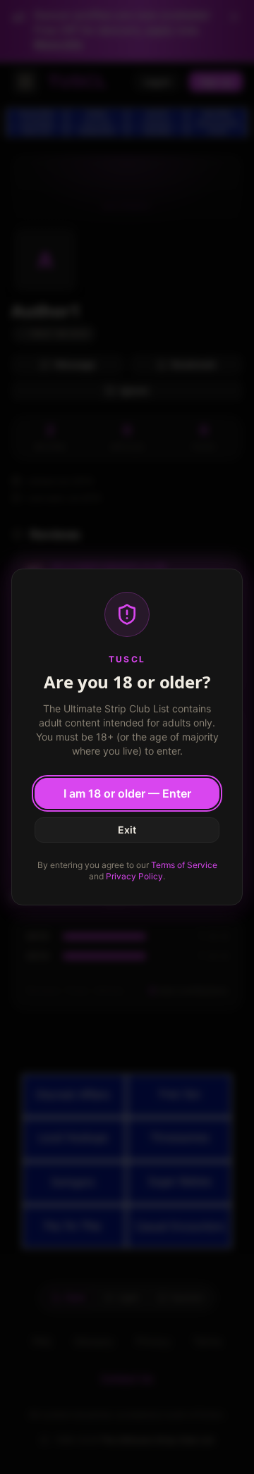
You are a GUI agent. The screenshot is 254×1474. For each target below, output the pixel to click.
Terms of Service (184, 865)
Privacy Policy (134, 876)
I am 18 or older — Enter (127, 793)
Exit (127, 830)
